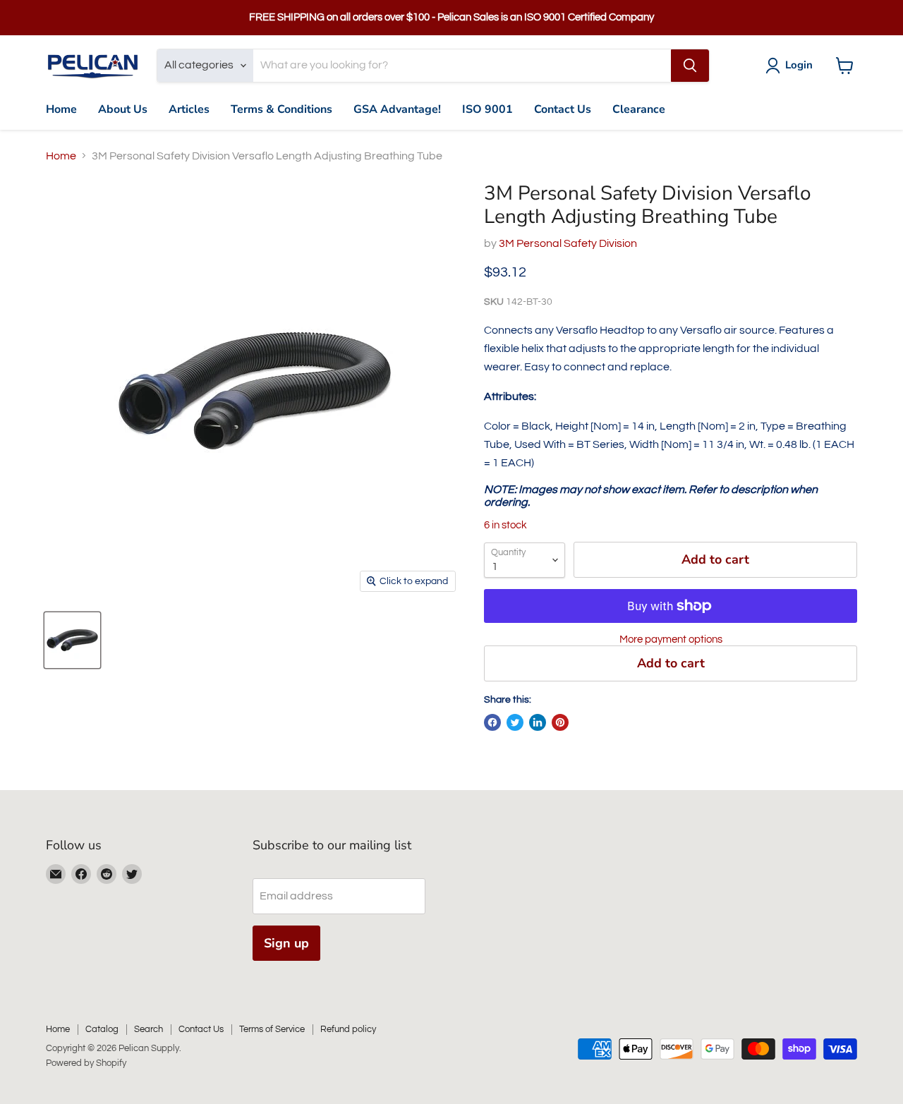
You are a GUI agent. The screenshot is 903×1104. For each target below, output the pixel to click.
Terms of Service (272, 1029)
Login (799, 65)
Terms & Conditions (281, 109)
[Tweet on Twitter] (515, 722)
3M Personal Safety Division (568, 243)
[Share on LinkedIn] (537, 722)
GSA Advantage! (397, 109)
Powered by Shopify (86, 1063)
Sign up (286, 943)
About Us (122, 109)
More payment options (670, 639)
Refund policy (348, 1029)
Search (148, 1029)
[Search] (690, 65)
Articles (189, 109)
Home (61, 109)
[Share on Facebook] (492, 722)
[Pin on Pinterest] (560, 722)
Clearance (638, 109)
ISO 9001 (487, 109)
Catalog (102, 1029)
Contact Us (562, 109)
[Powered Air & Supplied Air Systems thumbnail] (72, 640)
